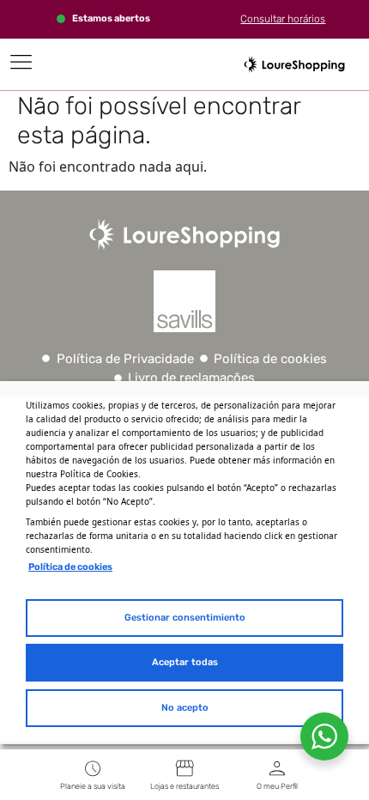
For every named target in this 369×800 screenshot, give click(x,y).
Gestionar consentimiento (184, 617)
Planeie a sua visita (92, 786)
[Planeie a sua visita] (92, 768)
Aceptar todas (185, 662)
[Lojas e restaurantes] (184, 768)
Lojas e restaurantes (184, 786)
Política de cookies (70, 567)
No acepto (185, 707)
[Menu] (21, 62)
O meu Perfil (277, 786)
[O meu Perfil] (277, 768)
